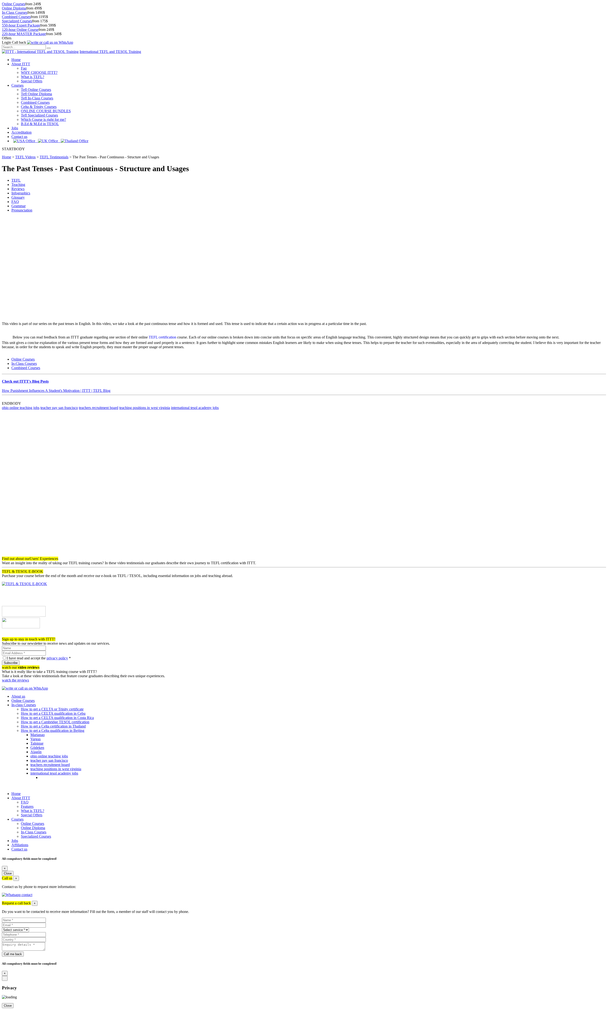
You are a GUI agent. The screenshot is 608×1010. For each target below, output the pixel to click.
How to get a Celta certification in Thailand (53, 726)
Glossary (18, 197)
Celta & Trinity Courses (39, 107)
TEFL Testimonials (54, 157)
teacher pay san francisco (59, 408)
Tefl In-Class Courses (37, 98)
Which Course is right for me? (43, 119)
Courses (17, 85)
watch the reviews (15, 680)
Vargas (35, 739)
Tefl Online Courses (36, 90)
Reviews (17, 189)
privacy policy (57, 658)
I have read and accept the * (39, 658)
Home (16, 60)
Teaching (18, 185)
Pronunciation (21, 210)
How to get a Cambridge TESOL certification (55, 722)
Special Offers (31, 81)
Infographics (20, 193)
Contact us (19, 137)
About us (18, 696)
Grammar (18, 206)
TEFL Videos (25, 157)
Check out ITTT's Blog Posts (25, 381)
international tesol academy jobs (195, 408)
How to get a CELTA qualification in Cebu (53, 713)
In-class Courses (23, 705)
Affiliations (19, 845)
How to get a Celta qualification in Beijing (52, 730)
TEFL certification (162, 337)
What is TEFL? (32, 77)
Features (27, 806)
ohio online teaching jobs (20, 408)
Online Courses (13, 4)
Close (8, 873)
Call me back (13, 954)
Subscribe (11, 663)
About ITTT (20, 64)
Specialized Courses (17, 21)
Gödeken (37, 748)
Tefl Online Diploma (36, 94)
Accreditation (21, 132)
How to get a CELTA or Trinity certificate (52, 709)
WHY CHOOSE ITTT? (39, 72)
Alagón (36, 752)
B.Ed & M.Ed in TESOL (40, 124)
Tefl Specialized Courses (39, 115)
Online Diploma (14, 8)
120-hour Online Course (20, 30)
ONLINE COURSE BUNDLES (46, 111)
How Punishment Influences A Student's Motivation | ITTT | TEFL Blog (56, 391)
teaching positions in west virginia (144, 408)
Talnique (36, 743)
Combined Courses (16, 17)
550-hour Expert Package (21, 25)
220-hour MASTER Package (24, 34)
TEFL (16, 180)
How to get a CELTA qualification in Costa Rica (57, 718)
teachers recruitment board (98, 408)
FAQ (15, 202)
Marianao (37, 735)
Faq (24, 68)
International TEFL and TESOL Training (110, 52)
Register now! (12, 635)
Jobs (14, 128)
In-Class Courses (14, 12)
